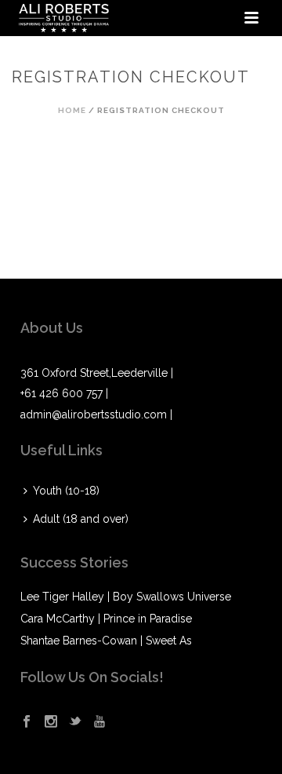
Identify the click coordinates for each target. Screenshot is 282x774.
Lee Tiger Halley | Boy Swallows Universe (125, 596)
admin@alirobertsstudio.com (93, 414)
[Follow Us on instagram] (51, 722)
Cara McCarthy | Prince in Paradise (106, 618)
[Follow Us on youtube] (99, 722)
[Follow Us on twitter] (75, 722)
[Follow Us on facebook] (26, 722)
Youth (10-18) (66, 490)
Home (72, 110)
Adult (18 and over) (80, 519)
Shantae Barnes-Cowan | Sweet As (106, 640)
